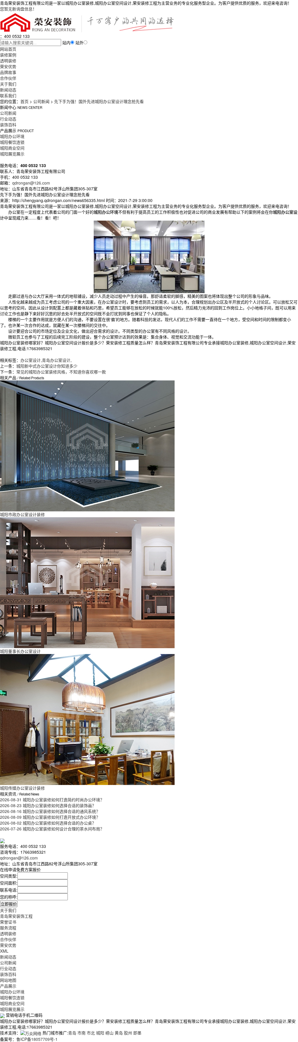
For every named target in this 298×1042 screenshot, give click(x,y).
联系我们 (8, 95)
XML (4, 951)
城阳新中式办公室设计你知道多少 (46, 366)
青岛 (72, 1033)
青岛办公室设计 (56, 360)
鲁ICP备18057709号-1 (37, 1039)
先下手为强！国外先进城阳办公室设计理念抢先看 (99, 101)
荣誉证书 (8, 922)
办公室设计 (30, 360)
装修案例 (8, 55)
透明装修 (8, 60)
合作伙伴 (8, 78)
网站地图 (8, 980)
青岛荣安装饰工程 (16, 916)
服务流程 (8, 928)
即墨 (137, 1033)
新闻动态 (8, 90)
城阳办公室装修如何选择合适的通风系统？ (50, 811)
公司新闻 (41, 101)
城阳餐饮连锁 (12, 142)
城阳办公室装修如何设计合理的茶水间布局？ (52, 829)
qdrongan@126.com (31, 183)
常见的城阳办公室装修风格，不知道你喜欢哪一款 (61, 372)
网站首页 (8, 49)
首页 (24, 101)
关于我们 (8, 84)
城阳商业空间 (12, 148)
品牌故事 (8, 72)
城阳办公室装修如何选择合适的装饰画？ (48, 805)
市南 (81, 1033)
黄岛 (119, 1033)
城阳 (100, 1033)
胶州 (128, 1033)
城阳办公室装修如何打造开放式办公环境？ (50, 817)
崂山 (109, 1033)
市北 (91, 1033)
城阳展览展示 (12, 154)
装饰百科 (8, 124)
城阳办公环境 (12, 136)
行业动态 (8, 119)
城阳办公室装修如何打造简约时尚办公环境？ (52, 799)
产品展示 (8, 986)
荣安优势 (8, 66)
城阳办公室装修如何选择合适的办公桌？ (48, 823)
